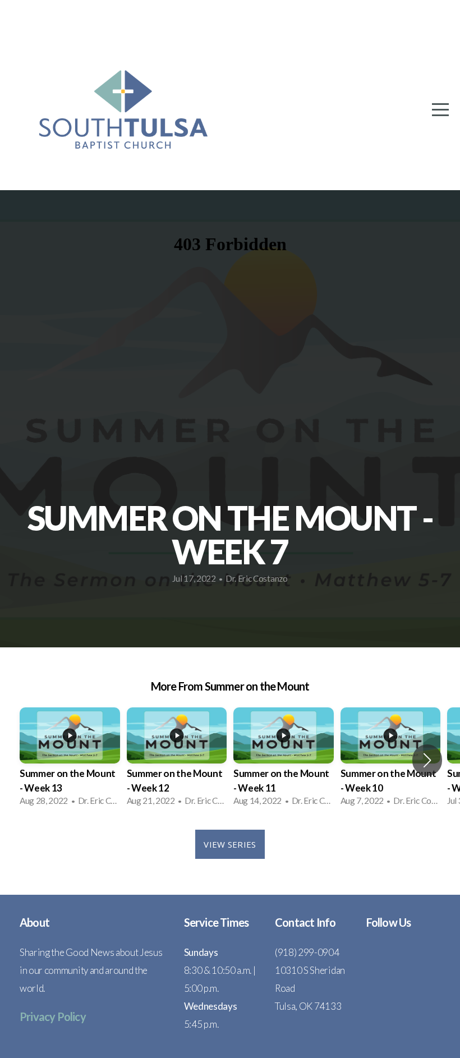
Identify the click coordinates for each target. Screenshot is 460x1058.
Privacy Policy (53, 1016)
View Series (230, 844)
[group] (70, 760)
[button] (427, 760)
